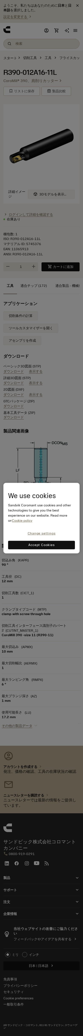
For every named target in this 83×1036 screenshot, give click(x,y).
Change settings (42, 534)
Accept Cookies (41, 545)
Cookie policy (22, 521)
